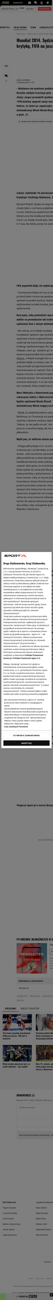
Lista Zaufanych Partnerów (16, 726)
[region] (26, 650)
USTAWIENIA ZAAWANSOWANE (26, 735)
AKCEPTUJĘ (26, 743)
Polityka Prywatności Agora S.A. (27, 658)
